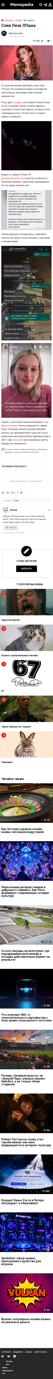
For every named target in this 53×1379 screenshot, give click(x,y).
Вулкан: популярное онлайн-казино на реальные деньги (26, 1321)
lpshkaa (6, 106)
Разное (28, 1352)
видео (18, 102)
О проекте (6, 1352)
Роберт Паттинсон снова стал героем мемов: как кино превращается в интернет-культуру (26, 1142)
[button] (3, 4)
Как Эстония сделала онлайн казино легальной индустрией (22, 831)
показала (18, 439)
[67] (26, 673)
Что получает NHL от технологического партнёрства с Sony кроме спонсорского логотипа (26, 1017)
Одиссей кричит (10, 620)
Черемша (7, 762)
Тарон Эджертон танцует (16, 726)
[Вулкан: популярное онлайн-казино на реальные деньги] (26, 1293)
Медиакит (18, 1352)
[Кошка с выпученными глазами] (26, 638)
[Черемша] (26, 744)
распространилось (11, 178)
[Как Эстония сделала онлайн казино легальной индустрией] (26, 803)
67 (2, 691)
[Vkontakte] (8, 1356)
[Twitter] (2, 1356)
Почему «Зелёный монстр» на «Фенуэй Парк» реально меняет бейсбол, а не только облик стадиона (23, 1080)
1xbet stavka (40, 1352)
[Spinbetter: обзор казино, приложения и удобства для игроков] (26, 1232)
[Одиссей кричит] (26, 602)
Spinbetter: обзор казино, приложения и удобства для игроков (21, 1261)
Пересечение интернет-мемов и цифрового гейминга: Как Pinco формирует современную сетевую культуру (25, 892)
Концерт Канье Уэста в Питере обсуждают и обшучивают (22, 1202)
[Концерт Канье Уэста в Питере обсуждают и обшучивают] (26, 1174)
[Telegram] (14, 1356)
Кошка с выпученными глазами (19, 655)
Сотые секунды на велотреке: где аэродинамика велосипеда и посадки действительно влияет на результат (25, 955)
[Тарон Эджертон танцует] (26, 709)
